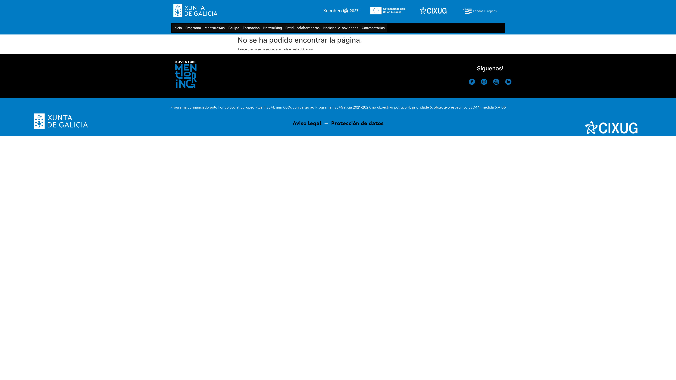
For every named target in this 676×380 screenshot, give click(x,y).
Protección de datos (357, 123)
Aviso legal (307, 123)
